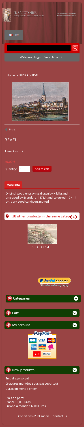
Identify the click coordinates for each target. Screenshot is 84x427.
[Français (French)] (11, 35)
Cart (15, 313)
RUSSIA (23, 75)
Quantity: (10, 169)
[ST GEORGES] (42, 234)
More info (13, 185)
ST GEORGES (42, 247)
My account (21, 325)
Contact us (60, 416)
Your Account (53, 57)
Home (11, 75)
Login (37, 57)
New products (23, 370)
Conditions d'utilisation (33, 416)
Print (12, 129)
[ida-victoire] (39, 21)
